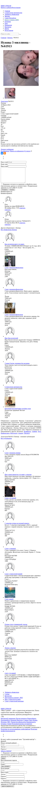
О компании (11, 718)
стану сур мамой (10, 673)
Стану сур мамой (10, 498)
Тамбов (34, 431)
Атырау (20, 433)
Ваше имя (4, 164)
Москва (7, 16)
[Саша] (10, 407)
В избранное (5, 151)
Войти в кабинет (6, 7)
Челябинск (27, 431)
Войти (7, 29)
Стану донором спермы (12, 453)
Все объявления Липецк (9, 230)
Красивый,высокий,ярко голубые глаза (18, 408)
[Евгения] (10, 313)
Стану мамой (9, 599)
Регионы (4, 722)
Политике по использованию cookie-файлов (15, 729)
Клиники (8, 21)
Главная (7, 11)
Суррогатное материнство (13, 13)
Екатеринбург (5, 720)
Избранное (8, 25)
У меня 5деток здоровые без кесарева (17, 363)
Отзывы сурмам (6, 724)
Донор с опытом (10, 648)
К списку (28, 151)
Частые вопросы (21, 718)
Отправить (5, 189)
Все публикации (6, 438)
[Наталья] (10, 266)
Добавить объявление (12, 14)
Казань (35, 720)
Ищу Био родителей (11, 338)
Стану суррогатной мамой (13, 574)
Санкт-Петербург (10, 18)
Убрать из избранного (17, 151)
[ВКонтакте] (2, 153)
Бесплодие (8, 696)
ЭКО (8, 722)
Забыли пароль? (6, 751)
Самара (26, 720)
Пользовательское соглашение (22, 724)
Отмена (12, 189)
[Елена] (10, 242)
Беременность (31, 722)
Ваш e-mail (4, 162)
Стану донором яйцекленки (14, 267)
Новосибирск (31, 718)
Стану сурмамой (10, 548)
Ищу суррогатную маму (13, 699)
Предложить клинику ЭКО (14, 697)
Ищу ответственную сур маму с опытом (18, 474)
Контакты (8, 27)
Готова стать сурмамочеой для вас (16, 624)
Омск (30, 720)
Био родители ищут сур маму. (14, 244)
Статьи (7, 694)
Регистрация (16, 7)
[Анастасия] (10, 361)
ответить (22, 208)
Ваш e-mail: (4, 772)
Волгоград (13, 433)
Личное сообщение (7, 149)
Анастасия (4, 101)
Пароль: (3, 749)
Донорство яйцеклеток (18, 722)
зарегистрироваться (7, 786)
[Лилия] (10, 287)
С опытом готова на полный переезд (17, 523)
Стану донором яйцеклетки (14, 289)
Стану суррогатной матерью (14, 701)
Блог (6, 23)
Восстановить (6, 766)
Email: (3, 764)
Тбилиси (27, 433)
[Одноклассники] (5, 153)
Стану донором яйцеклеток (14, 314)
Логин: (3, 747)
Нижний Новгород (16, 720)
